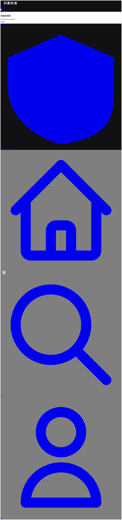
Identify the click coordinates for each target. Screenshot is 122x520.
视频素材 (5, 6)
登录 (2, 11)
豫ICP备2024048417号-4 (6, 26)
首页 (2, 6)
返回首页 (3, 21)
